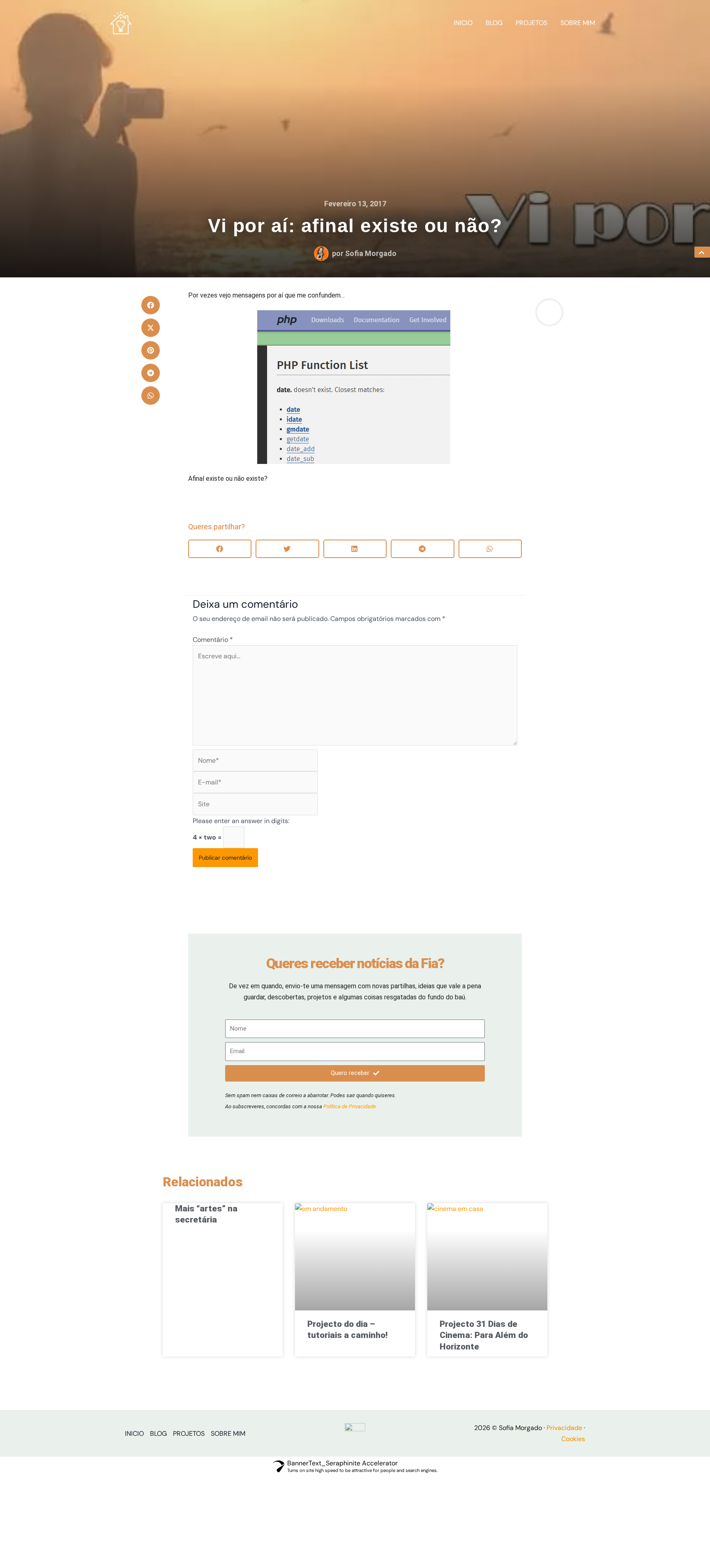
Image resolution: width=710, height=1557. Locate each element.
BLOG (494, 22)
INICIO (463, 22)
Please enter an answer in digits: (241, 821)
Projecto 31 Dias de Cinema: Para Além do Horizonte (484, 1335)
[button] (150, 305)
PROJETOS (531, 22)
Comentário (213, 639)
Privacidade (564, 1427)
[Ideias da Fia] (120, 22)
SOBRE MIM (577, 22)
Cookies (573, 1439)
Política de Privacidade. (350, 1106)
